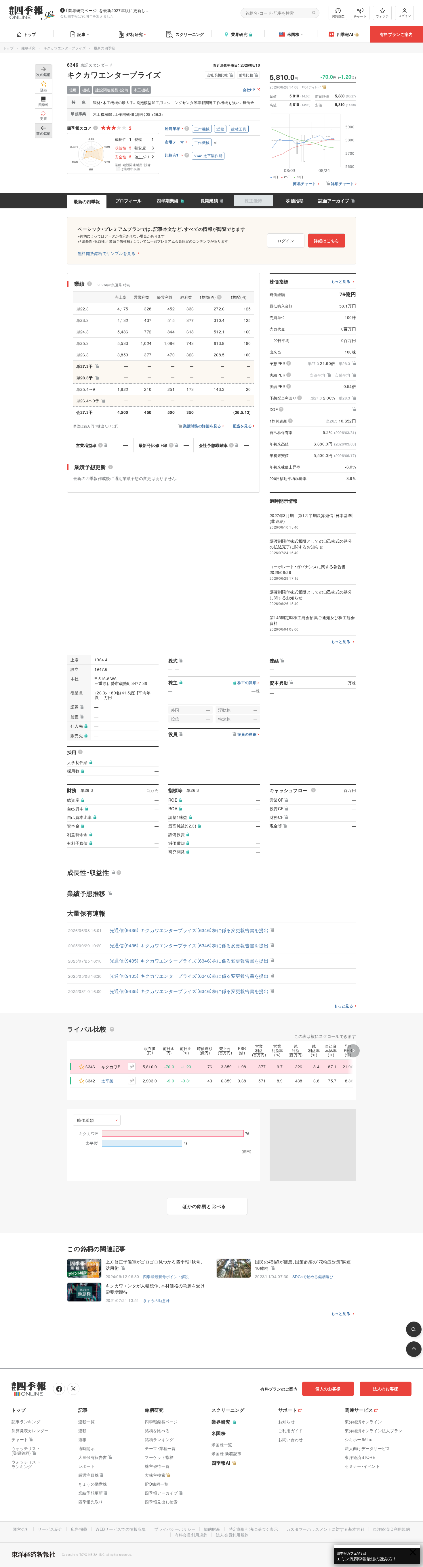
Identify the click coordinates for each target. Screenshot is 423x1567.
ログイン (404, 15)
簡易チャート (304, 184)
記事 (81, 34)
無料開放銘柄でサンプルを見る (106, 253)
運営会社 (21, 1529)
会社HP (249, 90)
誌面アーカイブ (333, 200)
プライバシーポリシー (174, 1529)
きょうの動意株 (156, 1300)
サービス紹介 (50, 1529)
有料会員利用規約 (191, 1535)
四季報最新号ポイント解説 (166, 1276)
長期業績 (209, 200)
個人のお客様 (328, 1388)
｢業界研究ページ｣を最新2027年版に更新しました (109, 10)
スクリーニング (190, 34)
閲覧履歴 (338, 16)
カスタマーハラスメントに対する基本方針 (325, 1529)
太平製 (107, 1080)
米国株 (293, 34)
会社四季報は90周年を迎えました (87, 16)
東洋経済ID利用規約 (391, 1529)
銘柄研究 (134, 34)
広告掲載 (79, 1529)
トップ (30, 34)
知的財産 (212, 1529)
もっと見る (340, 281)
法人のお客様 (385, 1388)
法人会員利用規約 (232, 1535)
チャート (360, 16)
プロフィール (128, 200)
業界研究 (239, 34)
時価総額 (85, 1120)
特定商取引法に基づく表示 (253, 1529)
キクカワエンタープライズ (64, 47)
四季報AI (345, 34)
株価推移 (295, 200)
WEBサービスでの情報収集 (121, 1529)
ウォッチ (382, 16)
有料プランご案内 (396, 34)
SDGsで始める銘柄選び (313, 1276)
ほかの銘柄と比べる (204, 1206)
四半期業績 (168, 200)
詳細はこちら (326, 240)
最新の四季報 (87, 201)
